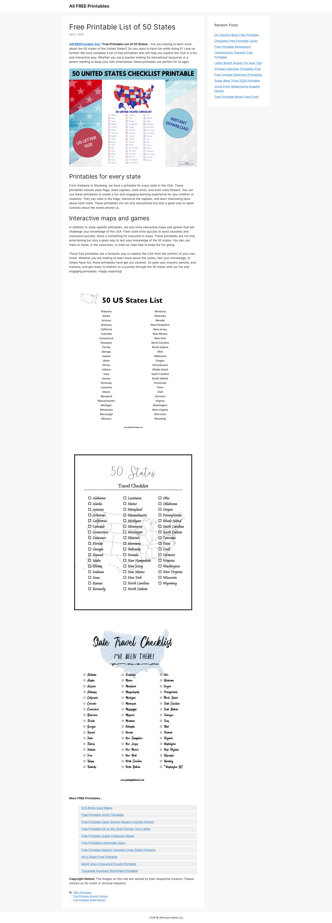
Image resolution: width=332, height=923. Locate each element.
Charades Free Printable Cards (235, 41)
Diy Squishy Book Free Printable (236, 35)
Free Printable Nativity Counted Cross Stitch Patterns (118, 850)
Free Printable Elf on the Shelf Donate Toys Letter (115, 829)
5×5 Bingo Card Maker (97, 808)
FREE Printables (82, 892)
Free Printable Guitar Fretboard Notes (107, 836)
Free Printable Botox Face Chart (236, 96)
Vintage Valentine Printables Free (237, 69)
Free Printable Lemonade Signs (103, 843)
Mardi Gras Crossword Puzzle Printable (108, 864)
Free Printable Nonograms (232, 46)
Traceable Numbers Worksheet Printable (109, 871)
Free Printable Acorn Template (102, 815)
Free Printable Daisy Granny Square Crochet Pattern (117, 822)
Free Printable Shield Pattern (89, 899)
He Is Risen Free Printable (99, 857)
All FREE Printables (89, 6)
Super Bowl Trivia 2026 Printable (237, 80)
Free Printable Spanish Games (90, 896)
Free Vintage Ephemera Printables (238, 74)
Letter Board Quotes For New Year (238, 63)
